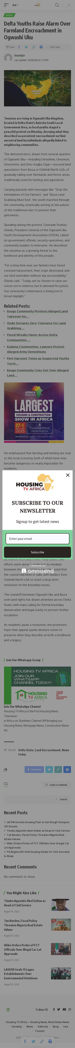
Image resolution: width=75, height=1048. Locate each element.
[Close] (68, 475)
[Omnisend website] (37, 568)
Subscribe (37, 552)
